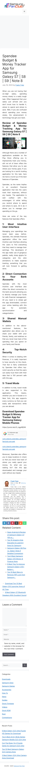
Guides (4, 700)
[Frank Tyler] (7, 484)
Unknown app (13, 432)
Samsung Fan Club (19, 766)
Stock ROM (6, 710)
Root (4, 714)
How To (5, 693)
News (4, 697)
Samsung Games (8, 686)
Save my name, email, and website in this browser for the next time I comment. (14, 646)
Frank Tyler (15, 481)
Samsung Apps (7, 683)
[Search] (24, 665)
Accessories (6, 690)
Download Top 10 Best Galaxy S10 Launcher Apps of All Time (13, 586)
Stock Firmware (8, 704)
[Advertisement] (14, 31)
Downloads (6, 679)
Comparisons (7, 717)
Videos (4, 707)
